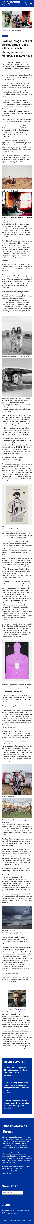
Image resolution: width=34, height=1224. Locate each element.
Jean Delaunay (16, 30)
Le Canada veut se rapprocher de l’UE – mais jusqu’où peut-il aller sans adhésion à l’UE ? (15, 1070)
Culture (5, 36)
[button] (25, 3)
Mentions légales (23, 1210)
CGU (3, 1213)
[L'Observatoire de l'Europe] (10, 3)
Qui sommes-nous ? (8, 1210)
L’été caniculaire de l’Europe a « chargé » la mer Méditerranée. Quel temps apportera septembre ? (16, 1102)
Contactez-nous (11, 1213)
